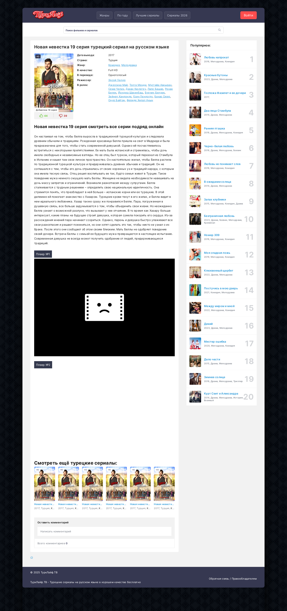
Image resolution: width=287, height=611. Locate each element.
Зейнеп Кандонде (120, 96)
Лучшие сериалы (148, 15)
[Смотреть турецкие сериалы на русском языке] (47, 15)
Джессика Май (118, 84)
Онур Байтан (116, 100)
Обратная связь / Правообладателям (233, 578)
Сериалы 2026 (177, 15)
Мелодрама (129, 65)
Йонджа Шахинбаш (130, 92)
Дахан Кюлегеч (136, 88)
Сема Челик (116, 88)
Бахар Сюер (162, 96)
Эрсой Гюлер (117, 80)
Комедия (114, 65)
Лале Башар (155, 88)
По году (122, 15)
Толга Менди (137, 84)
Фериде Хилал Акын (140, 100)
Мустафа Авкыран (160, 84)
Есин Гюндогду (143, 96)
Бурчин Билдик (155, 92)
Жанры (104, 15)
